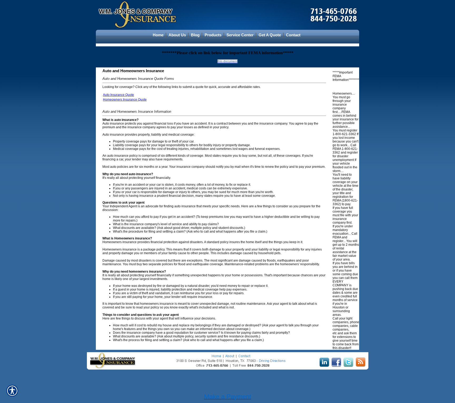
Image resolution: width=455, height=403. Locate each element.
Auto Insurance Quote (118, 95)
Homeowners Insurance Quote (125, 99)
